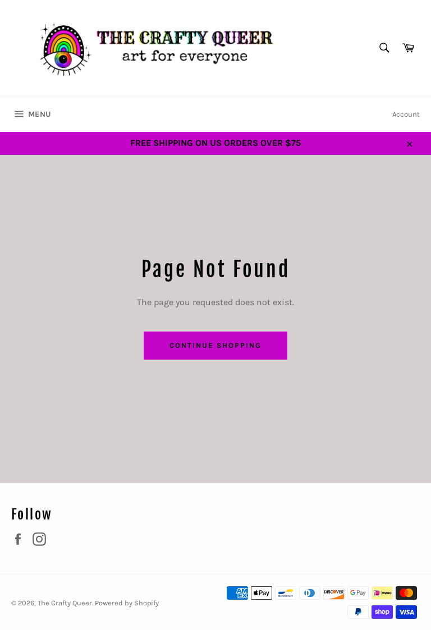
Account (406, 114)
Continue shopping (215, 345)
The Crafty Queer (65, 603)
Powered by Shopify (127, 603)
